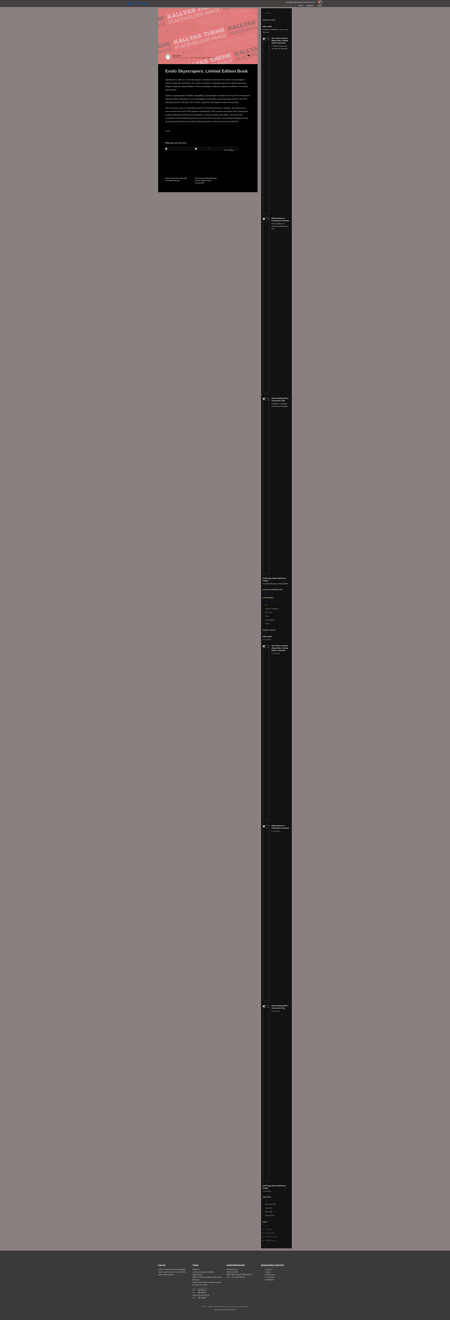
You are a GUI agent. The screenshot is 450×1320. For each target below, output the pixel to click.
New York (268, 612)
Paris (267, 616)
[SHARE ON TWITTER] (167, 134)
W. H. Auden (229, 150)
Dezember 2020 (270, 1204)
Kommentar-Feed (271, 1237)
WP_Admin (177, 56)
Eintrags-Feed (270, 1233)
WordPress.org (270, 1240)
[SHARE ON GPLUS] (175, 134)
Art (200, 57)
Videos (267, 624)
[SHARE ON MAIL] (183, 134)
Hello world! (267, 26)
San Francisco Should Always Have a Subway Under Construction (206, 180)
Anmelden (268, 1229)
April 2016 (268, 1208)
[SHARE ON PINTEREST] (179, 134)
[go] (287, 13)
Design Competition (208, 57)
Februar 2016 (269, 1215)
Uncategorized (270, 620)
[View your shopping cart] (320, 2)
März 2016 (268, 1212)
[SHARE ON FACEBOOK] (171, 134)
